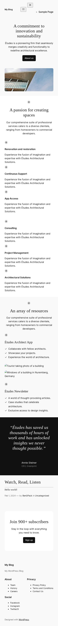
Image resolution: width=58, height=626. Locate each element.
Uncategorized (42, 495)
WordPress (24, 619)
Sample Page (46, 11)
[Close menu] (30, 5)
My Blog (9, 9)
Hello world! (11, 489)
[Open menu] (23, 9)
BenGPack (27, 495)
